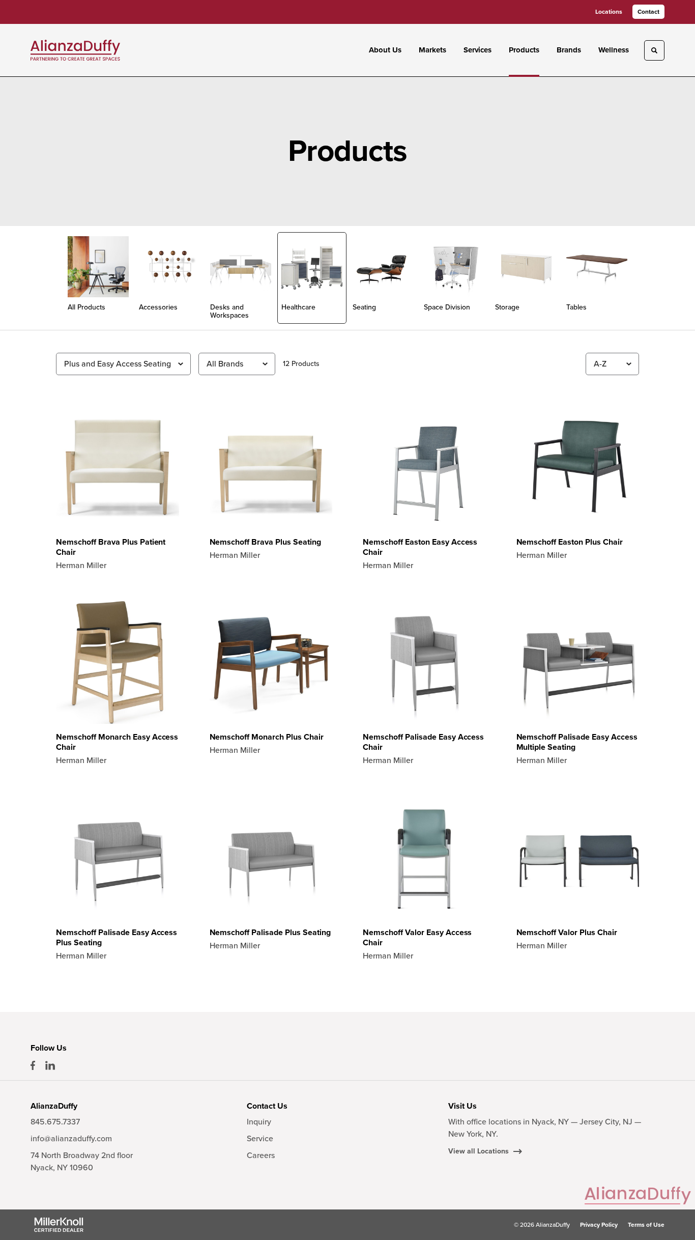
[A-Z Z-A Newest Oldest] (612, 364)
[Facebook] (33, 1065)
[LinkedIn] (50, 1065)
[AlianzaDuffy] (75, 50)
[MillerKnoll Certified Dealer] (59, 1224)
